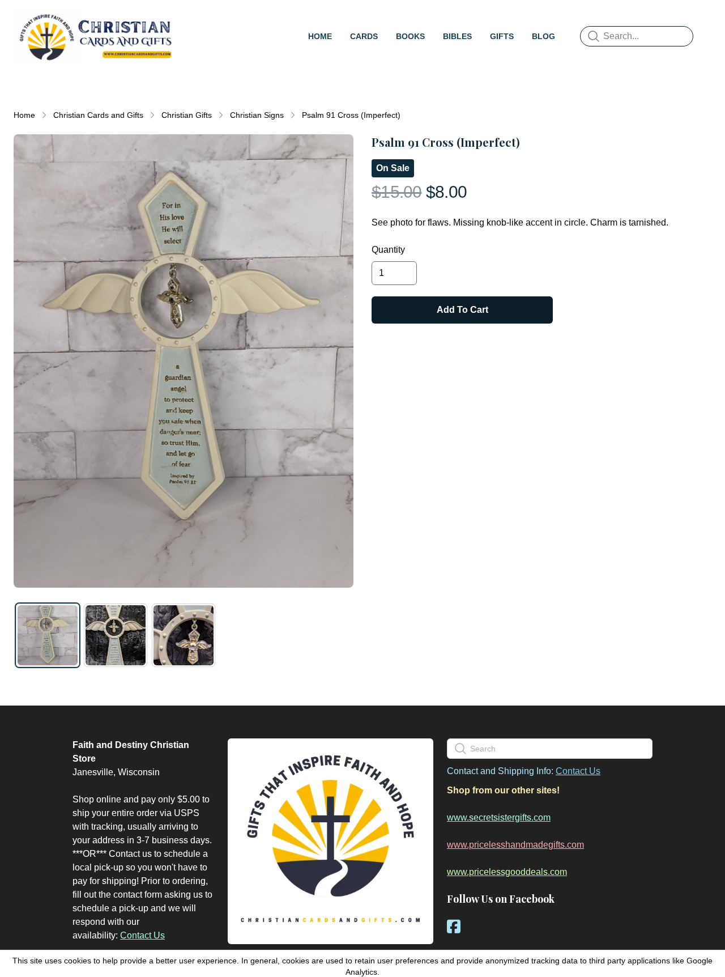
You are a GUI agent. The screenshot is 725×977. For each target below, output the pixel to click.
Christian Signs (257, 115)
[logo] (95, 36)
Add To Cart (462, 310)
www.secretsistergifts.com (499, 817)
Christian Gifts (186, 115)
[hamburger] (190, 20)
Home (24, 115)
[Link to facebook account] (453, 926)
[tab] (47, 635)
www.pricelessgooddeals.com (507, 872)
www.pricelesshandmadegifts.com (515, 844)
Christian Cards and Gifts (98, 115)
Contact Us (142, 935)
